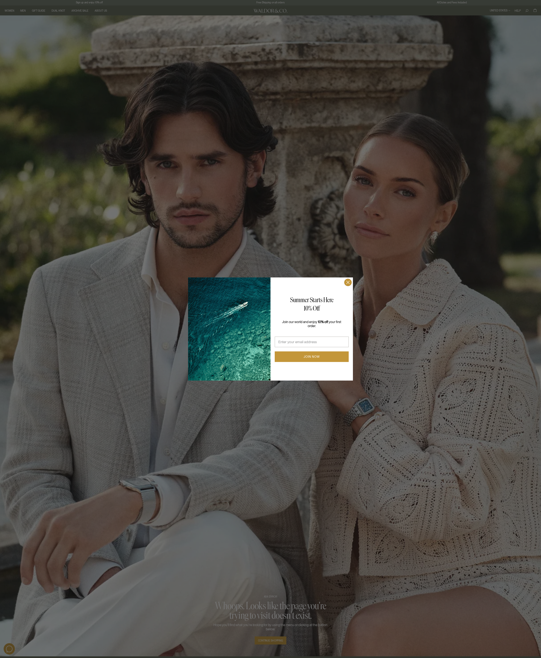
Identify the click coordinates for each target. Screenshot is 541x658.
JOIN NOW (312, 356)
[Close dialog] (348, 282)
